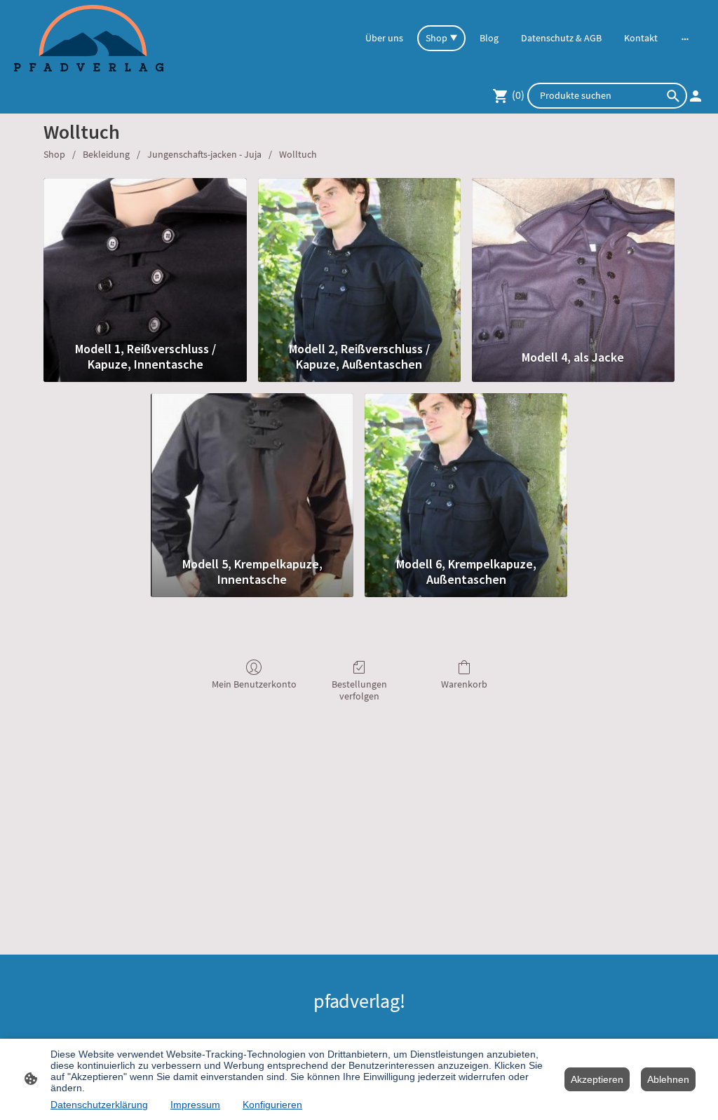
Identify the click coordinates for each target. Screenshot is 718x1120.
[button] (673, 96)
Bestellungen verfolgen (359, 690)
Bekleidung (106, 154)
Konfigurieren (272, 1104)
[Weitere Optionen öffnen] (685, 38)
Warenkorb (464, 684)
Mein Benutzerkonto (254, 684)
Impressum (195, 1104)
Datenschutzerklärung (99, 1104)
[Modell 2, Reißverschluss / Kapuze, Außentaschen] (359, 256)
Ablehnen (668, 1079)
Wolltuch (298, 154)
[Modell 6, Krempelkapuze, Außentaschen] (466, 471)
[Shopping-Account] (695, 96)
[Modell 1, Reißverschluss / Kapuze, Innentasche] (144, 256)
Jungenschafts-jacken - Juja (204, 154)
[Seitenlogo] (88, 38)
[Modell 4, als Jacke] (573, 256)
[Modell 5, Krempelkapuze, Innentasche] (252, 471)
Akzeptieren (597, 1079)
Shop (54, 154)
